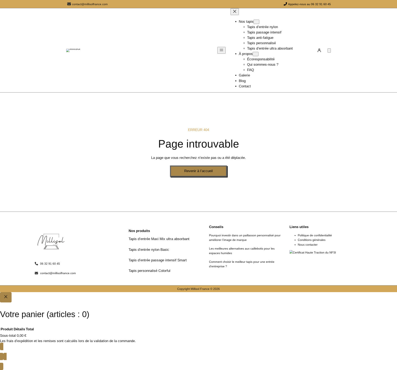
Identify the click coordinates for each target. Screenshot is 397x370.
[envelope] (69, 4)
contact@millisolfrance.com (90, 4)
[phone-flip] (285, 4)
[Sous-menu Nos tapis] (256, 22)
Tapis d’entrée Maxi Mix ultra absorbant (159, 239)
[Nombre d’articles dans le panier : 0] (329, 50)
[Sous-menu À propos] (255, 54)
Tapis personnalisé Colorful (149, 271)
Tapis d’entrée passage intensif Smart (158, 260)
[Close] (6, 297)
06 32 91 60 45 (50, 263)
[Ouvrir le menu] (221, 50)
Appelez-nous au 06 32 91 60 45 (309, 4)
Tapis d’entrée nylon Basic (149, 250)
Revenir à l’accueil (198, 171)
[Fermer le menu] (235, 11)
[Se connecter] (319, 50)
